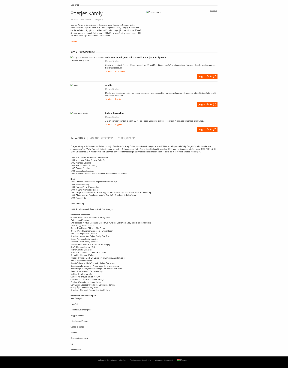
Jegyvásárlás (205, 76)
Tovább (74, 42)
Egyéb (118, 99)
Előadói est (120, 71)
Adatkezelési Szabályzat (140, 360)
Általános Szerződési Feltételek (112, 360)
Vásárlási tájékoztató (164, 360)
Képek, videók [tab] (126, 138)
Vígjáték (118, 124)
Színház (108, 71)
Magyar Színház (112, 61)
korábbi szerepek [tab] (101, 138)
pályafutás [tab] (77, 138)
